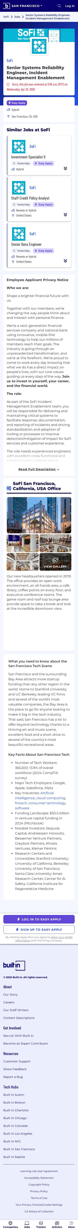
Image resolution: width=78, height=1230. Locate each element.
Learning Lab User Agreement (39, 1171)
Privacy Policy (39, 1191)
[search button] (59, 6)
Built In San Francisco (19, 1149)
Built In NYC (12, 1141)
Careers (8, 1002)
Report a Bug (13, 1077)
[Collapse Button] (65, 168)
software (22, 808)
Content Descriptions (19, 1018)
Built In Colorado (15, 1126)
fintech (21, 803)
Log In (70, 6)
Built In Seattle (14, 1157)
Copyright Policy (39, 1184)
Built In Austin (13, 1095)
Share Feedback (14, 1069)
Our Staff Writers (15, 1010)
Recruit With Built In (18, 1036)
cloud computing (50, 798)
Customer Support (17, 1061)
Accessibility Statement (39, 1177)
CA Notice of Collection (39, 1211)
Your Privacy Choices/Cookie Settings (39, 1204)
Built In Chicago (15, 1118)
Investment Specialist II (28, 156)
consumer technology (46, 803)
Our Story (10, 994)
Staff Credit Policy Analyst (30, 197)
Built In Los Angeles (17, 1133)
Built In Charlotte (15, 1110)
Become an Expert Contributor (25, 1043)
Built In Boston (14, 1102)
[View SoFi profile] (39, 35)
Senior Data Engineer (26, 244)
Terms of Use (39, 1198)
